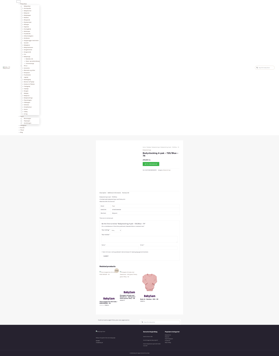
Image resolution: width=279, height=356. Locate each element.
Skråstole (27, 38)
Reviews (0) (125, 192)
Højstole (26, 26)
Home (144, 147)
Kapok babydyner (169, 338)
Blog (21, 132)
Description (103, 192)
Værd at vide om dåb (148, 336)
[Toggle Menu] (18, 1)
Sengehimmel (28, 49)
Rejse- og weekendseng (32, 61)
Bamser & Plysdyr (29, 81)
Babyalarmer (27, 10)
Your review (106, 234)
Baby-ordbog (168, 342)
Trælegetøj (27, 86)
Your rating (106, 230)
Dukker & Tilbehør (29, 84)
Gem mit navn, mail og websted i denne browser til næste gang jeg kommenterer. (125, 252)
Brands (22, 127)
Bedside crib (29, 59)
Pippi (113, 206)
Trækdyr (26, 88)
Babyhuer (26, 95)
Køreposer (27, 72)
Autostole (27, 68)
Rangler (26, 91)
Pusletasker (27, 75)
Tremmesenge (30, 63)
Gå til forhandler (151, 164)
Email (142, 245)
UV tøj (25, 114)
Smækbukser (28, 107)
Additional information (114, 192)
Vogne (22, 116)
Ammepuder (27, 8)
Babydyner (27, 45)
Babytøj (149, 147)
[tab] (103, 193)
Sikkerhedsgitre (28, 36)
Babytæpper (27, 15)
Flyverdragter (28, 100)
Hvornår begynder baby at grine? (150, 340)
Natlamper (27, 31)
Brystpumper (28, 22)
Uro (25, 54)
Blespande (27, 20)
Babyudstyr (23, 4)
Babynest (26, 13)
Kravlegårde (27, 29)
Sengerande (27, 52)
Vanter (26, 109)
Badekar (26, 17)
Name (104, 245)
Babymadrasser (28, 47)
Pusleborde (27, 33)
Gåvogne (26, 24)
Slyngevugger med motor (31, 40)
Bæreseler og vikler (29, 70)
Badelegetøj (27, 79)
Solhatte (26, 104)
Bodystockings (28, 98)
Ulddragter (27, 102)
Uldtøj (26, 111)
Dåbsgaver (23, 125)
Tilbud (22, 130)
